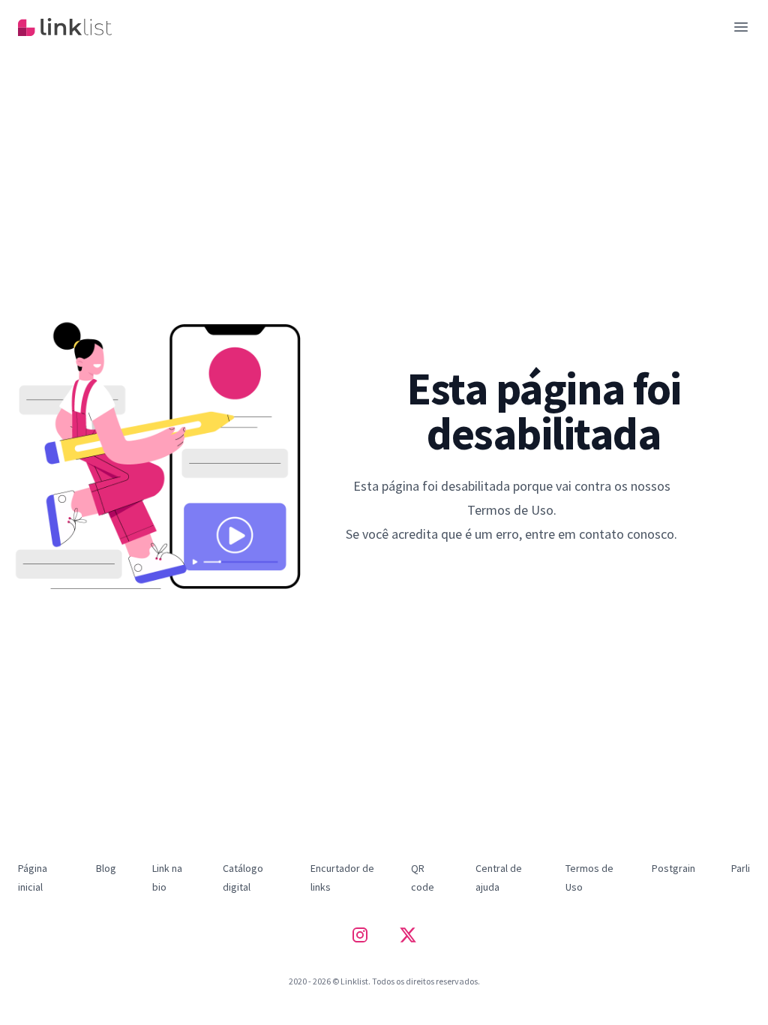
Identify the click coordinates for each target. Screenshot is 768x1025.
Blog (106, 868)
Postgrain (673, 868)
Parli (740, 868)
